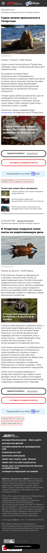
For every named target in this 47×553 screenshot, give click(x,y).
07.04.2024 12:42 (7, 10)
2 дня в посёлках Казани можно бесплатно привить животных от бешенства (20, 129)
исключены (7, 112)
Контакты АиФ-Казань (13, 456)
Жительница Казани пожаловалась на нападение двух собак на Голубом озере (26, 208)
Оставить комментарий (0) (24, 163)
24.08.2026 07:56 (8, 221)
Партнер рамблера (22, 541)
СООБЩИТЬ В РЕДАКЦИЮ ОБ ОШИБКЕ (20, 471)
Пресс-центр (34, 440)
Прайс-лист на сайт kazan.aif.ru (19, 462)
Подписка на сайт (11, 452)
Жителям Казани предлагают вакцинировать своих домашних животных (27, 200)
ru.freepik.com (7, 266)
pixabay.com (6, 55)
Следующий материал (22, 546)
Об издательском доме (14, 440)
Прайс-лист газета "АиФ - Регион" (19, 459)
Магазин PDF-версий (12, 443)
